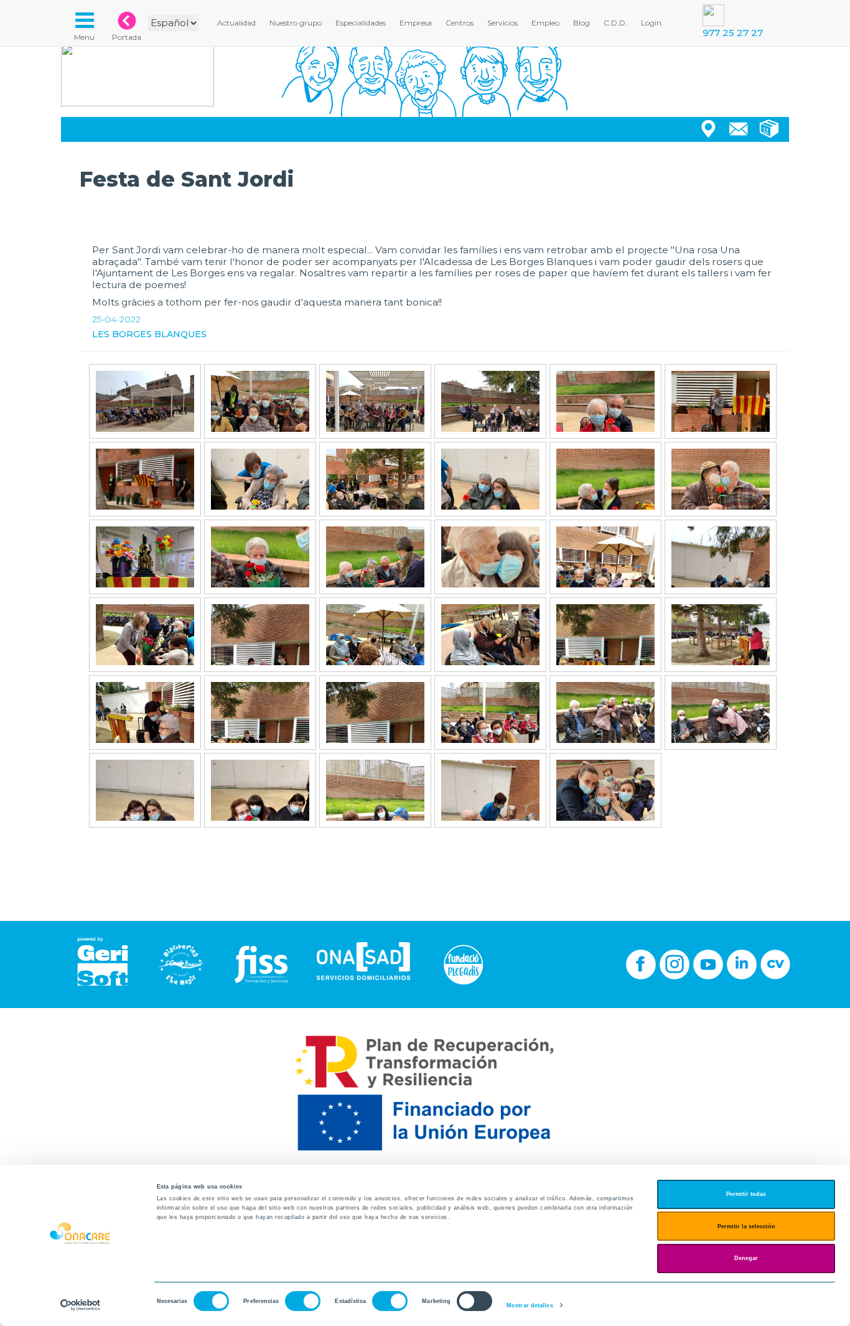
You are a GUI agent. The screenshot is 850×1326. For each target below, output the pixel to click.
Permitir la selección (746, 1226)
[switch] (302, 1301)
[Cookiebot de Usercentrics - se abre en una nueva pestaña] (80, 1305)
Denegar (746, 1258)
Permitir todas (746, 1194)
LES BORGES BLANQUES (149, 334)
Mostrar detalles (530, 1305)
